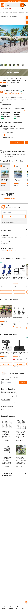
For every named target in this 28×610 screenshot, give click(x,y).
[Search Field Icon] (22, 5)
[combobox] (12, 5)
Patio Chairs (21, 12)
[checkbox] (14, 166)
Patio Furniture (13, 12)
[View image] (1, 65)
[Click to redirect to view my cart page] (25, 5)
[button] (14, 230)
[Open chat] (27, 20)
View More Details (6, 104)
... (0, 12)
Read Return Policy (8, 156)
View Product (5, 440)
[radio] (4, 132)
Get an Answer (14, 216)
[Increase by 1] (7, 142)
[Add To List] (26, 142)
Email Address (5, 379)
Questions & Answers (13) (16, 82)
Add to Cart (18, 142)
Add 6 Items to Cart (9, 198)
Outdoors (5, 12)
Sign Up (23, 382)
